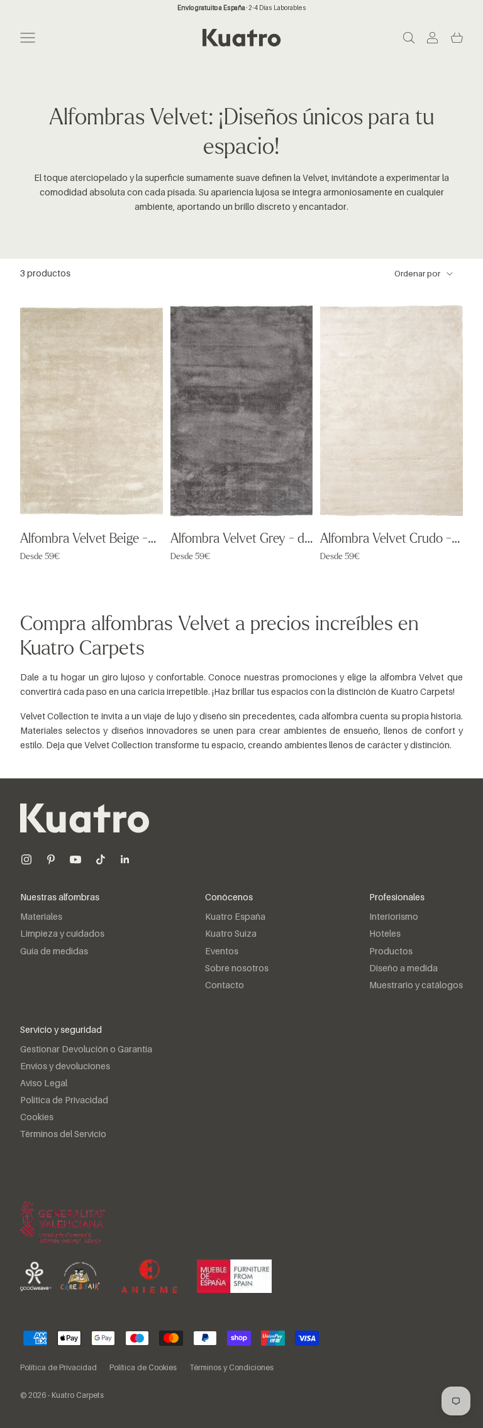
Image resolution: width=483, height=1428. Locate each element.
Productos (391, 951)
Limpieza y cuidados (62, 934)
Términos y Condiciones (231, 1368)
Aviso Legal (43, 1083)
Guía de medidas (54, 951)
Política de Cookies (143, 1368)
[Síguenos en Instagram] (26, 859)
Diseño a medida (403, 968)
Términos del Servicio (63, 1134)
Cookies (36, 1117)
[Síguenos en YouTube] (75, 859)
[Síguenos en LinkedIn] (125, 859)
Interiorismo (393, 917)
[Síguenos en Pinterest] (51, 859)
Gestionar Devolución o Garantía (86, 1049)
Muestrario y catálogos (416, 985)
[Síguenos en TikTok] (100, 859)
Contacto (224, 985)
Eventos (221, 951)
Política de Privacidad (64, 1100)
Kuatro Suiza (231, 934)
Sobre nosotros (237, 968)
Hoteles (385, 934)
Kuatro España (235, 917)
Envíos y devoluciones (65, 1066)
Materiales (41, 917)
